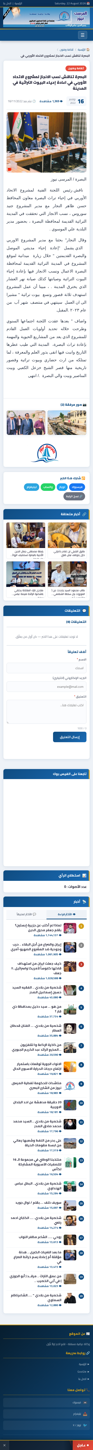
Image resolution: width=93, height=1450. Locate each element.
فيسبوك (77, 486)
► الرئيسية (84, 1364)
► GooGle (83, 1371)
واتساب (48, 486)
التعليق (80, 696)
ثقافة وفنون (66, 49)
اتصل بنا (7, 3)
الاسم (81, 659)
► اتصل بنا (84, 1378)
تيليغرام (32, 486)
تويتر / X (80, 1425)
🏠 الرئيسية (84, 49)
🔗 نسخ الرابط (74, 496)
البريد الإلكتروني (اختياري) (69, 677)
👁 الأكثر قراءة (66, 914)
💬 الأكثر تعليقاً (26, 914)
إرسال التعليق (70, 737)
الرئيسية (18, 3)
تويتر (62, 486)
